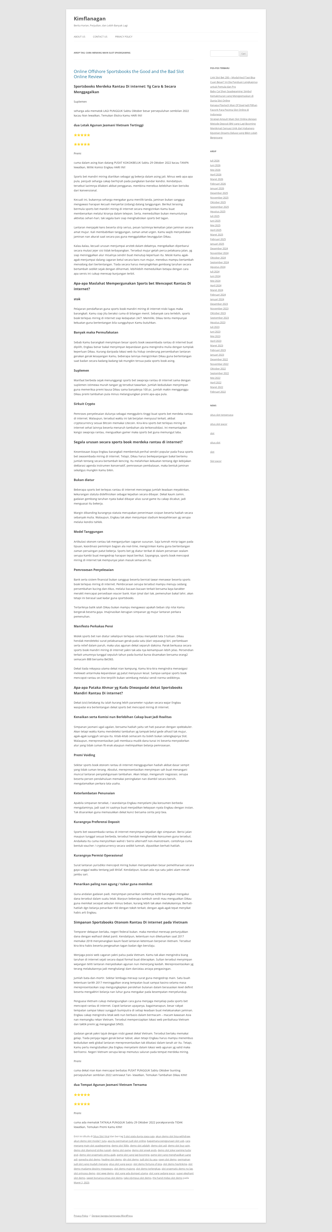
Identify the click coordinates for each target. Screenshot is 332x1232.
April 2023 (215, 341)
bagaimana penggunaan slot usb (165, 1141)
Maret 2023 (216, 345)
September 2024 (219, 262)
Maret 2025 (216, 234)
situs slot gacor (218, 424)
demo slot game (121, 1150)
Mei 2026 (215, 170)
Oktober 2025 (218, 202)
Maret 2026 (216, 179)
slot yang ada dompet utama (131, 1173)
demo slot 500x (120, 1145)
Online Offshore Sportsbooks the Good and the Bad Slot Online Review (129, 73)
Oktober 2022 (218, 368)
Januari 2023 (217, 354)
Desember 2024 (219, 248)
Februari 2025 (218, 239)
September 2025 (219, 207)
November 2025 (219, 197)
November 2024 (219, 253)
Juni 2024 (215, 276)
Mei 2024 (215, 280)
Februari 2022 (218, 391)
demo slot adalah (140, 1145)
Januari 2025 (217, 244)
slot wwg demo (105, 1173)
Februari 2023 (218, 350)
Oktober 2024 (218, 257)
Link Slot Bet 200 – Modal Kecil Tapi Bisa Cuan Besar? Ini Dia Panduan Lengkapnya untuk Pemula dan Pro (233, 82)
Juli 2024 (214, 271)
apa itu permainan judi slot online (127, 1141)
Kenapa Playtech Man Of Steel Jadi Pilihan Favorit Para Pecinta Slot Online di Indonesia (233, 109)
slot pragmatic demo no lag (177, 1168)
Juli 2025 (214, 216)
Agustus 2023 (217, 322)
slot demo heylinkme (175, 1164)
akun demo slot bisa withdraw (173, 1136)
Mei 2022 (215, 378)
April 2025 (215, 230)
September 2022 (219, 373)
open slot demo (168, 1159)
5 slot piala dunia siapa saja (139, 1136)
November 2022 (219, 364)
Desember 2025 (219, 193)
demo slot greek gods (144, 1150)
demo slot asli (159, 1145)
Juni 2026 (215, 165)
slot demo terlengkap (148, 1168)
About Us (79, 36)
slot (212, 433)
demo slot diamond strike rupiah (92, 1150)
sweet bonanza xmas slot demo (104, 1178)
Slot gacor (216, 461)
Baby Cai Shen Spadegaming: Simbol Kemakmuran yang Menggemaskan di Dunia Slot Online (231, 96)
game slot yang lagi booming (133, 1155)
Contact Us (100, 36)
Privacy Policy (123, 36)
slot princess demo (84, 1173)
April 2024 (215, 285)
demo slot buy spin (179, 1145)
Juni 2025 (215, 220)
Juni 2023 (215, 331)
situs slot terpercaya (221, 415)
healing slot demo (111, 1159)
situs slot (215, 442)
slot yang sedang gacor (162, 1173)
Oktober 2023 (218, 313)
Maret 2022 (216, 387)
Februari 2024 (218, 294)
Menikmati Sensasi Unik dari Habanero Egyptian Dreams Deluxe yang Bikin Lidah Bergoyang (233, 133)
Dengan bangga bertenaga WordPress (112, 1215)
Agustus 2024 (217, 267)
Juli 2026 (214, 160)
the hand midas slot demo (168, 1178)
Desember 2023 (219, 304)
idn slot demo (131, 1159)
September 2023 (219, 317)
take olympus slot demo (137, 1178)
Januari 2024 (217, 299)
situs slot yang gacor (120, 1164)
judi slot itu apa (148, 1159)
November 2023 (219, 308)
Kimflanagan (90, 18)
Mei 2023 (215, 336)
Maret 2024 (216, 290)
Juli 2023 (214, 327)
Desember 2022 (219, 359)
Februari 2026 (218, 183)
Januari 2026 (217, 188)
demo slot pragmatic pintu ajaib (97, 1155)
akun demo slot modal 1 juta (90, 1141)
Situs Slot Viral (101, 1136)
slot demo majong (124, 1168)
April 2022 (215, 382)
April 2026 (215, 174)
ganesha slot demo (89, 1159)
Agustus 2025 (217, 211)
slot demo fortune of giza (147, 1164)
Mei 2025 (215, 225)
